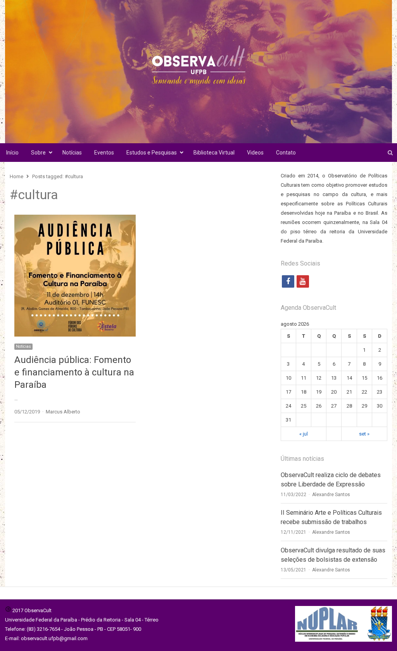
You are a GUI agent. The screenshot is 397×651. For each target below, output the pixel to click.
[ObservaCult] (198, 71)
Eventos (104, 152)
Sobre (38, 152)
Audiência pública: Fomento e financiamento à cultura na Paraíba (74, 372)
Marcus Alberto (63, 412)
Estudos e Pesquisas (151, 152)
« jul (303, 434)
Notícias (72, 152)
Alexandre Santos (331, 494)
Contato (286, 152)
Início (12, 152)
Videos (255, 152)
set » (364, 434)
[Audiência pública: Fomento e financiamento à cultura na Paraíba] (75, 219)
